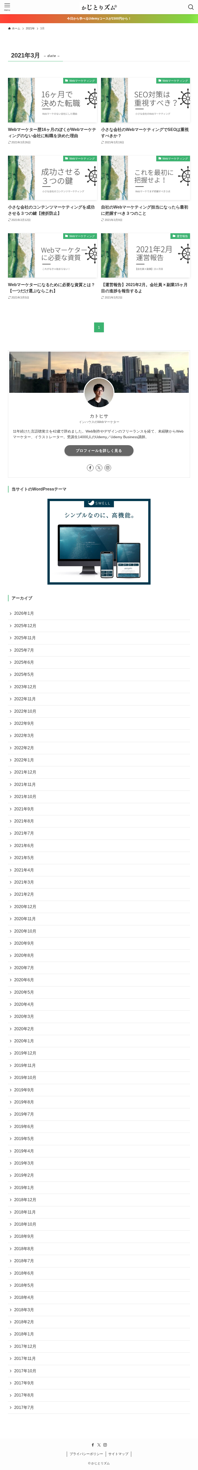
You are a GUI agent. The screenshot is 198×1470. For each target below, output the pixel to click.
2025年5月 (24, 674)
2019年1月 (24, 1187)
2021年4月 (24, 870)
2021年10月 (25, 796)
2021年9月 (24, 809)
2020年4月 (24, 1004)
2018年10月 (25, 1224)
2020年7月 (24, 968)
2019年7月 (24, 1114)
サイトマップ (118, 1454)
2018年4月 (24, 1297)
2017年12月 (25, 1346)
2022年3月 (24, 735)
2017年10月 (25, 1371)
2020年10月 (25, 931)
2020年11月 (25, 919)
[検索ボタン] (191, 7)
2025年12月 (25, 626)
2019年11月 (25, 1065)
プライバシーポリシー (86, 1454)
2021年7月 (24, 833)
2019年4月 (24, 1151)
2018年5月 (24, 1285)
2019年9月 (24, 1090)
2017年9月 (24, 1383)
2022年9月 (24, 723)
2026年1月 (24, 613)
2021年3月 (24, 882)
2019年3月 (24, 1163)
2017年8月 (24, 1395)
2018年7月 (24, 1261)
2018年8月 (24, 1249)
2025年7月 (24, 650)
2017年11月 (25, 1358)
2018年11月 (25, 1212)
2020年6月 (24, 980)
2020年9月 (24, 943)
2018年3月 (24, 1310)
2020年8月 (24, 955)
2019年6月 (24, 1126)
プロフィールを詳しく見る (99, 451)
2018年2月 (24, 1322)
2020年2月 (24, 1029)
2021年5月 (24, 858)
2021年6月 (24, 845)
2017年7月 (24, 1407)
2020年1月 (24, 1041)
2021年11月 (25, 784)
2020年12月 (25, 906)
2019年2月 (24, 1175)
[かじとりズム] (98, 7)
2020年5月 (24, 992)
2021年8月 (24, 821)
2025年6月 (24, 662)
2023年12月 (25, 687)
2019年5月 (24, 1138)
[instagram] (107, 467)
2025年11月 (25, 638)
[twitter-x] (99, 467)
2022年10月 (25, 711)
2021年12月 (25, 772)
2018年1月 (24, 1334)
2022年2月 (24, 748)
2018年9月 (24, 1236)
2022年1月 (24, 760)
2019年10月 (25, 1077)
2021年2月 (24, 894)
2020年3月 (24, 1016)
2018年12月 (25, 1200)
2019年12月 (25, 1053)
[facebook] (90, 467)
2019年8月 (24, 1102)
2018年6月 (24, 1273)
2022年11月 (25, 699)
